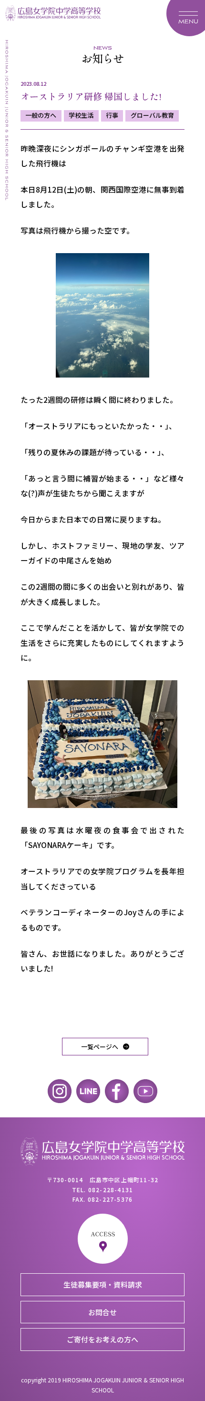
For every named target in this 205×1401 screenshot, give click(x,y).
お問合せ (102, 1312)
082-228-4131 (110, 1190)
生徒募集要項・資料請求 (102, 1284)
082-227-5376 (110, 1199)
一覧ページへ (99, 1046)
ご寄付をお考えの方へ (102, 1339)
